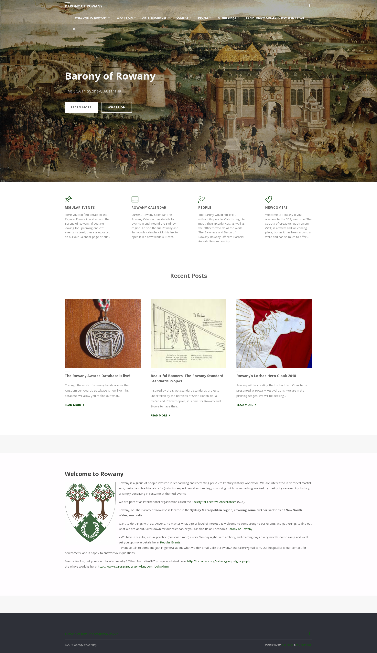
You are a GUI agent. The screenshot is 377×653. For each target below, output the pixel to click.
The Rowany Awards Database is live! (97, 375)
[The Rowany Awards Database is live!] (103, 333)
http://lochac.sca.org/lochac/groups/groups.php (219, 561)
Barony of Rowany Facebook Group (91, 633)
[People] (201, 201)
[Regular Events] (68, 201)
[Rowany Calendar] (135, 201)
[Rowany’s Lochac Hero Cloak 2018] (274, 333)
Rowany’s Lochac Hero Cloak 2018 (266, 375)
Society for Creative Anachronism (214, 502)
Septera (287, 644)
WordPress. (304, 644)
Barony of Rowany (83, 6)
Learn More (81, 107)
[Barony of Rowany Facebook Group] (309, 6)
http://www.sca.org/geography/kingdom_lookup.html (133, 566)
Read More (75, 404)
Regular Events (170, 542)
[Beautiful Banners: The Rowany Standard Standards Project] (188, 333)
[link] (74, 29)
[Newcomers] (268, 201)
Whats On (117, 107)
